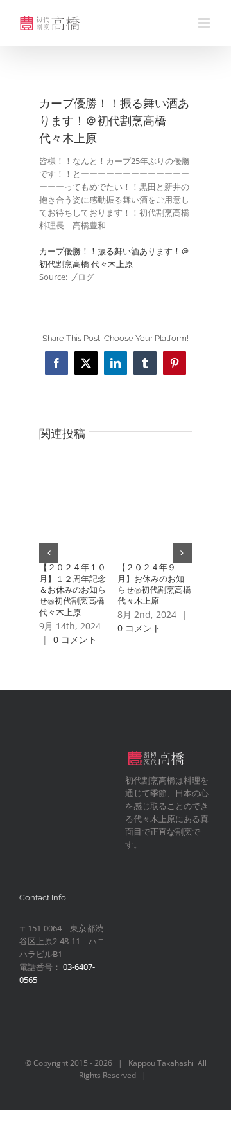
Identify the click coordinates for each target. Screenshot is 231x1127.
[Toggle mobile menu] (205, 23)
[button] (48, 553)
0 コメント (75, 639)
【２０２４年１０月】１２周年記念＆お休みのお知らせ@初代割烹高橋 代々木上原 (76, 590)
